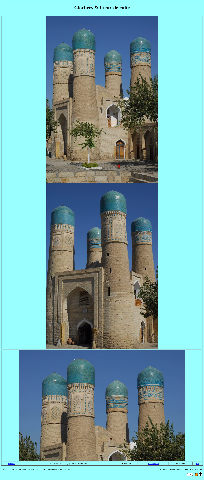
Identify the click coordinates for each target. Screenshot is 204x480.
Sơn (197, 463)
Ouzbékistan (153, 463)
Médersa (11, 463)
